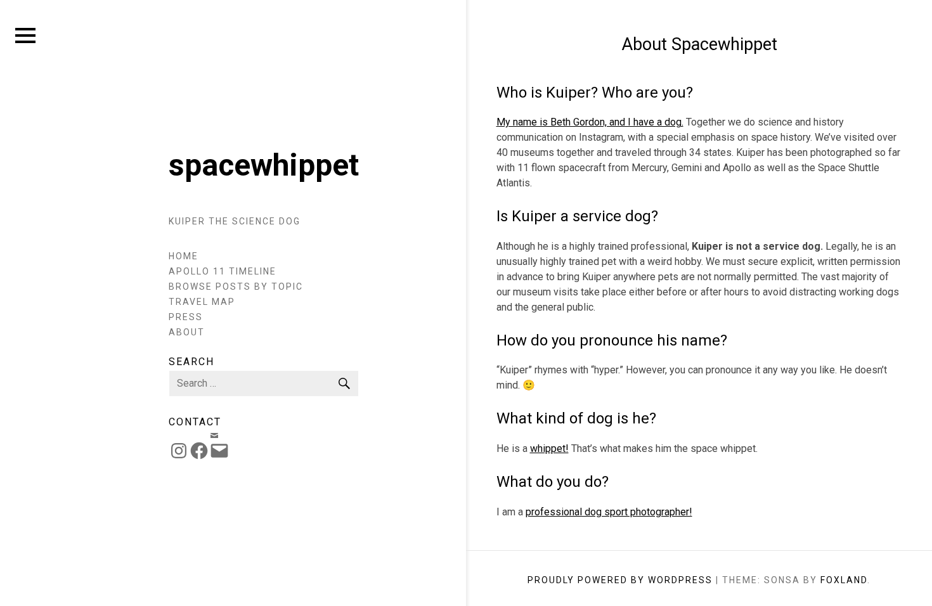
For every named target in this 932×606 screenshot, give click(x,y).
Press (186, 317)
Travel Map (202, 302)
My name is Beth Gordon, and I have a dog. (589, 122)
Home (183, 256)
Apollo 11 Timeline (222, 271)
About (187, 332)
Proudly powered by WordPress (620, 580)
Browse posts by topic (236, 286)
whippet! (549, 448)
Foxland (843, 580)
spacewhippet (264, 165)
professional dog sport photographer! (609, 512)
